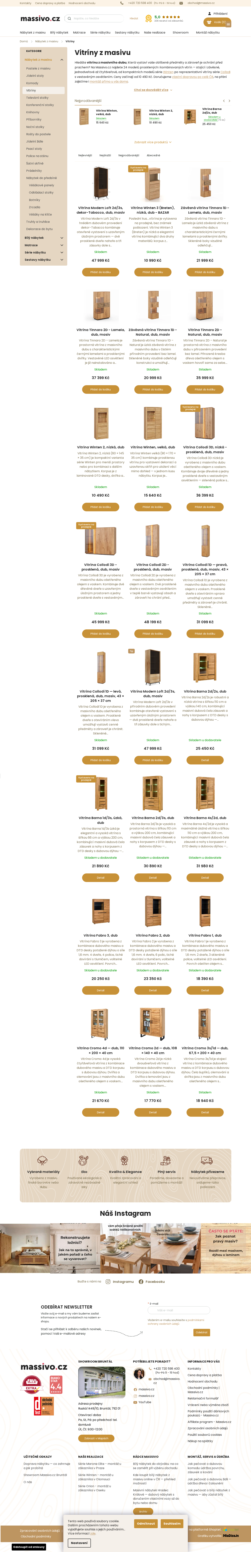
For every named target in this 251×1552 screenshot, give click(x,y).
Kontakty (25, 3)
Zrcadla (34, 207)
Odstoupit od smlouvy (29, 1547)
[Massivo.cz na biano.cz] (56, 1384)
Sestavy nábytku (38, 260)
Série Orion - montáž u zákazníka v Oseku (94, 1488)
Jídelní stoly (35, 76)
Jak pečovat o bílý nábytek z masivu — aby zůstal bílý (209, 1492)
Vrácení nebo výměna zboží (208, 1405)
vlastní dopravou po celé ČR (192, 77)
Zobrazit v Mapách (96, 1438)
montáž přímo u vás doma (109, 81)
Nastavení (79, 1543)
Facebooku (155, 1281)
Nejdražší (105, 155)
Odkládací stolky (41, 192)
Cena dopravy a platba (50, 3)
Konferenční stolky (40, 105)
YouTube (145, 1402)
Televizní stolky (37, 98)
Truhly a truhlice (38, 222)
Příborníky (33, 119)
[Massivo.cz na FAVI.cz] (32, 1384)
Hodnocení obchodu (82, 3)
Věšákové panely (41, 185)
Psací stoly (34, 149)
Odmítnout (146, 1523)
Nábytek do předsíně (41, 178)
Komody (32, 83)
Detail (205, 760)
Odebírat (202, 1332)
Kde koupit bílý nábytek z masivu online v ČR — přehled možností (154, 1479)
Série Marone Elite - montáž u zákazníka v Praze (99, 1466)
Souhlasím (172, 1523)
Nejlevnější (85, 155)
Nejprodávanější (129, 155)
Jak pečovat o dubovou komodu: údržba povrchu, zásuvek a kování (206, 1468)
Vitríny (31, 90)
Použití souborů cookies (205, 1435)
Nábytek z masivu (38, 60)
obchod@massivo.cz (166, 1381)
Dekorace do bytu (39, 229)
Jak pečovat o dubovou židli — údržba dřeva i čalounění (209, 1481)
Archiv (143, 1511)
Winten (168, 72)
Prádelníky (34, 171)
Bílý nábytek (34, 238)
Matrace (31, 245)
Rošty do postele (38, 134)
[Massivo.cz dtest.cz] (44, 1406)
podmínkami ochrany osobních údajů (176, 1322)
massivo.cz (146, 1389)
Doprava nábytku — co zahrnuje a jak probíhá (47, 1466)
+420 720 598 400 (166, 1370)
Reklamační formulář (203, 1398)
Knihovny (32, 112)
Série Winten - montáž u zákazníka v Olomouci (95, 1477)
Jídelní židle (34, 141)
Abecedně (153, 155)
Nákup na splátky (200, 1441)
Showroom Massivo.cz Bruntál (45, 1475)
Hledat (134, 18)
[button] (229, 100)
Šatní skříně (34, 163)
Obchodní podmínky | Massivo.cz (204, 1390)
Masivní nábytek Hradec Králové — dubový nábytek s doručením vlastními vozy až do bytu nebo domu (156, 1496)
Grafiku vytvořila (210, 1536)
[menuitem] (31, 32)
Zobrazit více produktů (151, 142)
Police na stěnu (37, 156)
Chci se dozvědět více (151, 90)
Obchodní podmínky (36, 1536)
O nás (28, 1482)
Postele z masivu (38, 68)
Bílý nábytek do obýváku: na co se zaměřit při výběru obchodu (155, 1466)
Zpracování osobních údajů (208, 1428)
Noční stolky (35, 127)
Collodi (225, 72)
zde (92, 1533)
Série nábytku (35, 252)
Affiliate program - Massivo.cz (209, 1422)
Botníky (34, 200)
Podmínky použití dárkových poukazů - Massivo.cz (208, 1413)
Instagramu (123, 1281)
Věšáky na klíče (40, 214)
